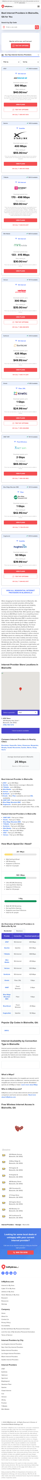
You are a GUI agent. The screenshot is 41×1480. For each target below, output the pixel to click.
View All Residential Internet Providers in (20, 591)
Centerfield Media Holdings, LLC (12, 1424)
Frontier (4, 1403)
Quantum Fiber (6, 1384)
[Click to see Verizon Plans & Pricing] (20, 291)
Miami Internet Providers (9, 1357)
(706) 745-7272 (8, 725)
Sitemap (4, 1304)
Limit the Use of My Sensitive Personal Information (18, 1332)
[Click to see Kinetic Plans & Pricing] (20, 394)
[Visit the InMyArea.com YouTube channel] (14, 1273)
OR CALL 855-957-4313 (20, 114)
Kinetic (5, 796)
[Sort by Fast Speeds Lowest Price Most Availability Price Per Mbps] (30, 62)
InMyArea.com (11, 1422)
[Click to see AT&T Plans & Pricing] (20, 78)
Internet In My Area (7, 1285)
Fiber (14, 796)
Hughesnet (6, 804)
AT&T (4, 783)
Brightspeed (5, 1381)
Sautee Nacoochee (13, 748)
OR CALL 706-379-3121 (21, 527)
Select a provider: (9, 713)
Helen (19, 745)
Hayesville (13, 745)
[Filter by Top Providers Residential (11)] (10, 62)
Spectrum (4, 1378)
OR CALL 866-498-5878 (20, 327)
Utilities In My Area (7, 1292)
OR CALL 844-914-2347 (21, 225)
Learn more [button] (22, 2)
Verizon (5, 792)
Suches (23, 748)
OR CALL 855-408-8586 (20, 428)
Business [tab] (19, 931)
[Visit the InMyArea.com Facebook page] (2, 1273)
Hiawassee (26, 745)
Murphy (4, 748)
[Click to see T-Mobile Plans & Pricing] (20, 188)
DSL (31, 796)
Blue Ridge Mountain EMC (12, 802)
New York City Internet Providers (12, 1347)
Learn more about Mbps (29, 1085)
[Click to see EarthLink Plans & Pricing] (20, 345)
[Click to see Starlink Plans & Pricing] (20, 136)
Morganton (34, 745)
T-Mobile (6, 787)
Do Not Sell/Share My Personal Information (15, 1329)
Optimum (4, 1375)
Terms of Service (6, 1335)
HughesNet (7, 1013)
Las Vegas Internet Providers (10, 1353)
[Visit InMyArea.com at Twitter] (6, 1273)
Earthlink (4, 1372)
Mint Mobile (7, 789)
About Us (4, 1316)
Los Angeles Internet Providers (11, 1344)
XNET (7, 987)
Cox (2, 1394)
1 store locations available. (20, 731)
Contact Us (5, 1319)
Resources (4, 1301)
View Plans (20, 104)
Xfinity (3, 1400)
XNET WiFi (6, 800)
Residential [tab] (8, 931)
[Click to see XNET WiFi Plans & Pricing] (20, 448)
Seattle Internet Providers (9, 1360)
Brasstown (5, 745)
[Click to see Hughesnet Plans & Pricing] (20, 547)
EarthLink (6, 794)
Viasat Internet (6, 1391)
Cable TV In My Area (8, 1289)
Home (3, 1313)
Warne (29, 748)
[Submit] (37, 27)
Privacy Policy (6, 1323)
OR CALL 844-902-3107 (20, 581)
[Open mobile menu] (38, 6)
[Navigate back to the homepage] (7, 6)
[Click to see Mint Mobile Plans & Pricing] (20, 245)
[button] (20, 689)
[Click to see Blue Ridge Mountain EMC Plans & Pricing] (20, 498)
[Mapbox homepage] (6, 1150)
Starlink (5, 785)
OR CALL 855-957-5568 (20, 168)
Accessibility (5, 1326)
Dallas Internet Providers (9, 1350)
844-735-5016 (21, 1252)
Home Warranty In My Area (10, 1295)
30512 (6, 1031)
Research (4, 1298)
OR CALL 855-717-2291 (21, 375)
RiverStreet (7, 1006)
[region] (20, 1131)
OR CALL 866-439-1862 (20, 478)
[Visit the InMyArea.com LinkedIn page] (10, 1273)
